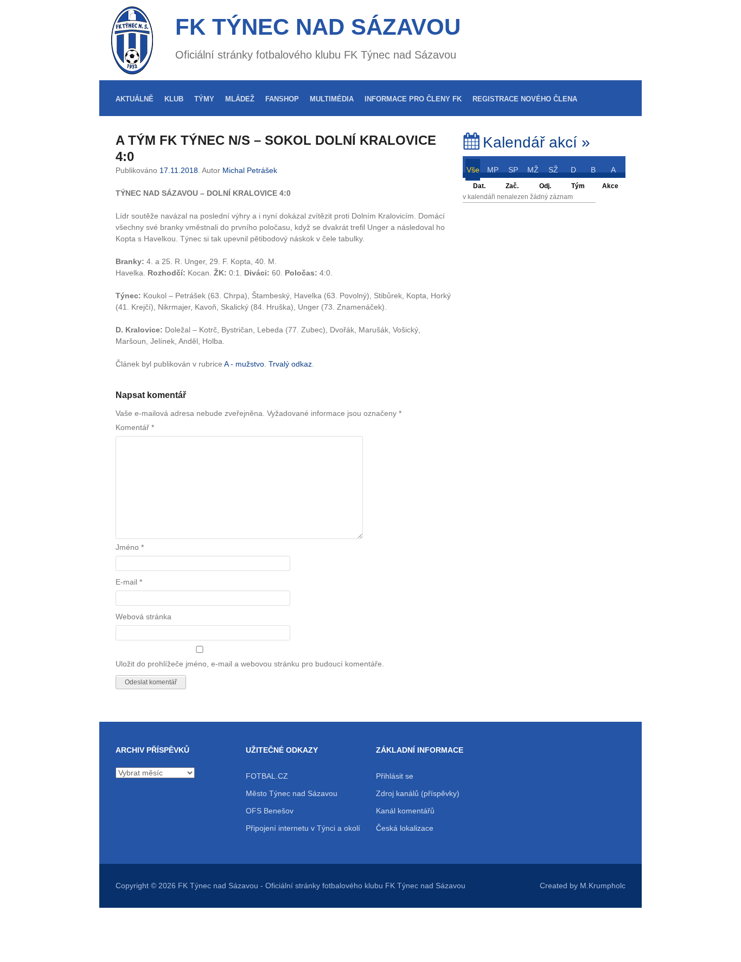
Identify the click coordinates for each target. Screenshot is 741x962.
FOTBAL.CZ (267, 776)
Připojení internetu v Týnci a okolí (303, 828)
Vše (473, 169)
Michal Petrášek (249, 170)
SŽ (553, 169)
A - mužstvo (244, 364)
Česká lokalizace (404, 828)
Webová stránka (143, 616)
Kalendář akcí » (536, 142)
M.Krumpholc (602, 885)
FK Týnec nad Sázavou (318, 27)
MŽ (533, 169)
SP (513, 169)
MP (493, 169)
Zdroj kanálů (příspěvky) (417, 793)
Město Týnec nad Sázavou (291, 793)
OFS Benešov (269, 810)
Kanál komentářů (405, 810)
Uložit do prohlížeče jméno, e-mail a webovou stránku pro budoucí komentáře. (250, 663)
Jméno (130, 547)
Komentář (135, 427)
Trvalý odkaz (290, 364)
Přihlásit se (394, 776)
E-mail (129, 582)
